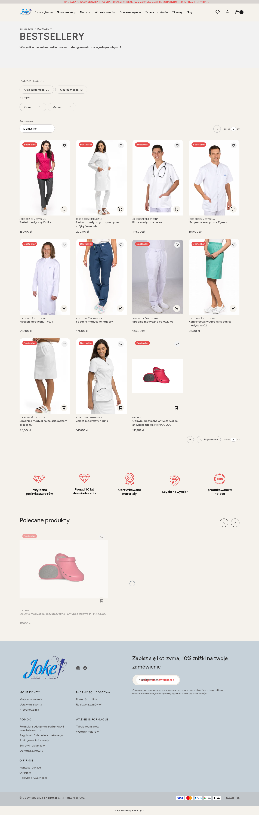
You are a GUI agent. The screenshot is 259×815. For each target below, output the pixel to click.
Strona (227, 128)
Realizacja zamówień (89, 704)
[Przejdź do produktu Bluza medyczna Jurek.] (157, 178)
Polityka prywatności (33, 777)
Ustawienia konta (31, 704)
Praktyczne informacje (34, 740)
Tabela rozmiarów (87, 726)
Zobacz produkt (63, 209)
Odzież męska (71, 89)
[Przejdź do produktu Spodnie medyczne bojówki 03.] (157, 277)
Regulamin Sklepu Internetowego (41, 735)
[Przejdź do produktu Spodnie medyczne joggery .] (101, 277)
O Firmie (25, 772)
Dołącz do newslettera (157, 680)
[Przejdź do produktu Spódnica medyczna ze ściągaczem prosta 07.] (45, 376)
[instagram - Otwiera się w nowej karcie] (78, 668)
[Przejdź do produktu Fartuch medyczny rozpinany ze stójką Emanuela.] (101, 178)
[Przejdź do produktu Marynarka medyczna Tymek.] (214, 178)
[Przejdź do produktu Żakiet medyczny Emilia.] (45, 178)
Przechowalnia (29, 709)
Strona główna (26, 28)
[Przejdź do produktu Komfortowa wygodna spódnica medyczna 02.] (214, 277)
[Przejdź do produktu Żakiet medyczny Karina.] (101, 376)
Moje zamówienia (31, 699)
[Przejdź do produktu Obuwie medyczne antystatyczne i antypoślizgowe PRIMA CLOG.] (157, 376)
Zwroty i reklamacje (32, 745)
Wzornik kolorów (87, 731)
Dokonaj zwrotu (30, 750)
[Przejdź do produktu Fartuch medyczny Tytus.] (45, 277)
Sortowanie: (26, 121)
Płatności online (86, 699)
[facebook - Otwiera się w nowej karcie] (85, 668)
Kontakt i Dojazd (30, 767)
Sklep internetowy (128, 810)
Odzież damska (36, 89)
